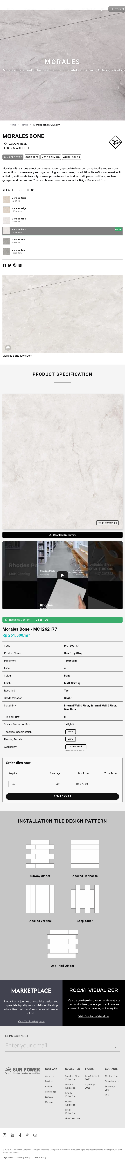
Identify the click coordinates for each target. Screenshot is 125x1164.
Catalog (49, 1096)
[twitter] (10, 265)
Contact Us (89, 9)
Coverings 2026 (90, 1086)
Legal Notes (8, 1157)
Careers (49, 1102)
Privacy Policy (23, 1157)
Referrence (50, 1091)
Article (68, 9)
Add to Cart (62, 796)
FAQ (107, 1094)
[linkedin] (20, 265)
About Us (49, 1076)
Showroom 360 (110, 1088)
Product (50, 9)
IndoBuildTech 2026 (92, 1078)
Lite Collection (72, 1118)
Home (11, 9)
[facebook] (4, 265)
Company (30, 9)
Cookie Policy (40, 1157)
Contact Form (112, 1076)
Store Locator (112, 1081)
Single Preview (105, 523)
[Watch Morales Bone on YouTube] (62, 575)
